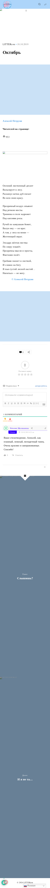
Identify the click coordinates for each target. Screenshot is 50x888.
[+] (37, 403)
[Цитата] (24, 403)
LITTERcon (9, 44)
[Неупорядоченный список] (21, 403)
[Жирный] (5, 403)
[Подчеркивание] (11, 403)
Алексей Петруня (12, 121)
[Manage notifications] (6, 882)
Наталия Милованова (19, 428)
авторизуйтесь (41, 386)
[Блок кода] (27, 403)
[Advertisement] (25, 89)
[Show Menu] (45, 4)
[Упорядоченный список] (18, 403)
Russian (31, 886)
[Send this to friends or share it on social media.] (29, 352)
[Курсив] (8, 403)
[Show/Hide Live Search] (39, 4)
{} (34, 403)
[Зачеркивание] (14, 403)
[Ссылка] (30, 403)
